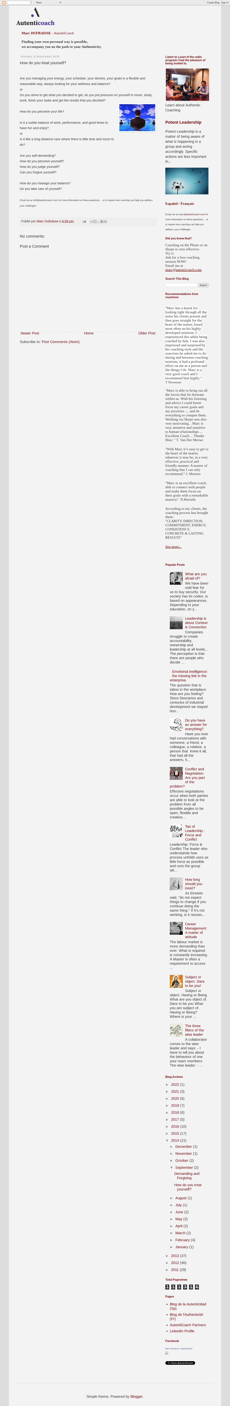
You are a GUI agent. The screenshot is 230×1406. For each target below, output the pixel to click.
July (179, 1205)
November (184, 1153)
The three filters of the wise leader (194, 1030)
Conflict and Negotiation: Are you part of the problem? (187, 777)
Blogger (136, 1396)
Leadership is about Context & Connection (196, 622)
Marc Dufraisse (172, 1349)
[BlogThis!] (95, 221)
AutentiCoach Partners (188, 1325)
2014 (175, 1140)
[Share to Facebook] (102, 221)
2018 (175, 1112)
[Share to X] (98, 221)
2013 (175, 1256)
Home (89, 333)
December (184, 1147)
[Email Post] (84, 221)
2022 (175, 1084)
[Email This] (91, 221)
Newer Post (30, 333)
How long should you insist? (193, 884)
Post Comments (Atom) (61, 342)
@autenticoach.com (194, 214)
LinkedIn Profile (182, 1331)
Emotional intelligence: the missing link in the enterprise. (189, 676)
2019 (175, 1105)
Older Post (146, 333)
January (182, 1247)
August (181, 1198)
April (179, 1226)
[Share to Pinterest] (105, 221)
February (183, 1240)
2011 (175, 1270)
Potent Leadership (183, 122)
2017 (175, 1119)
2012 (175, 1263)
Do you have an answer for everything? (196, 724)
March (181, 1233)
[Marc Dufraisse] (166, 1353)
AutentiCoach (186, 1349)
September (184, 1167)
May (179, 1219)
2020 (175, 1098)
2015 (175, 1133)
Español (171, 203)
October (182, 1160)
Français (187, 203)
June (179, 1212)
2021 (175, 1091)
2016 (175, 1126)
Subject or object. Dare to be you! (194, 981)
